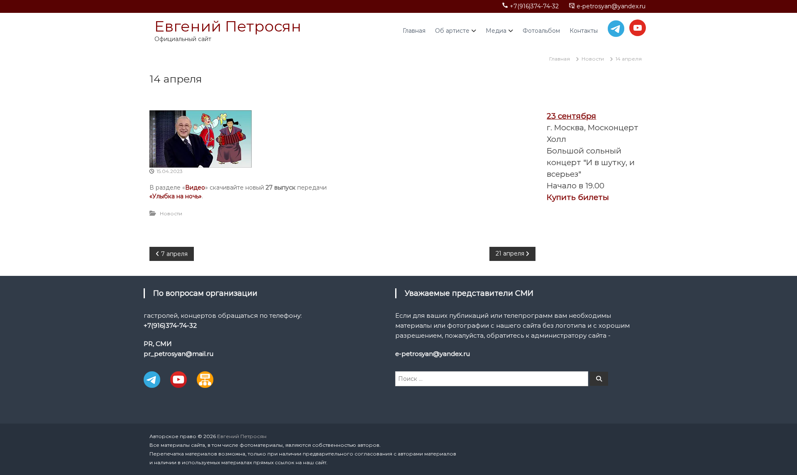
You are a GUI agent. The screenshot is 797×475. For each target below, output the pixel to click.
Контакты (584, 30)
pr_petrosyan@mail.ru (178, 354)
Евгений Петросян (227, 26)
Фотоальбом (541, 30)
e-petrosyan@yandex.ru (611, 6)
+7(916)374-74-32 (534, 6)
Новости (593, 59)
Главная (414, 30)
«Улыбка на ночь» (175, 196)
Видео (195, 187)
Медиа (496, 30)
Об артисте (452, 30)
